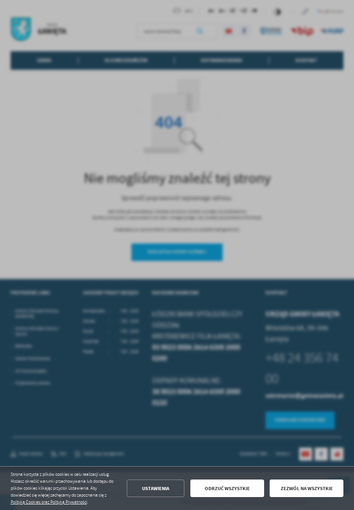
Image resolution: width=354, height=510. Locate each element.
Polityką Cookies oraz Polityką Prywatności (49, 502)
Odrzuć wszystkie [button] (227, 488)
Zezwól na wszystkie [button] (307, 488)
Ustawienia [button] (155, 488)
